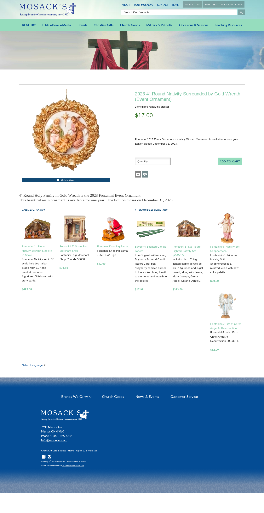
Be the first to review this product (152, 107)
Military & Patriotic (159, 25)
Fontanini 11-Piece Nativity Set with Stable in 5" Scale (37, 250)
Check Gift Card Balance (53, 451)
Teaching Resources (228, 25)
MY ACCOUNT (192, 4)
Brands (82, 25)
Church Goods (130, 25)
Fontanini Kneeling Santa (112, 246)
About (126, 5)
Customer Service (184, 397)
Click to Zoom (68, 180)
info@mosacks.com (54, 440)
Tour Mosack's (143, 5)
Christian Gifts (103, 25)
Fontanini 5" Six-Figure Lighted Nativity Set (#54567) (187, 251)
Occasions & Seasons (193, 25)
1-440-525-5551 (61, 436)
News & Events (147, 397)
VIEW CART (210, 4)
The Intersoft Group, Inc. (73, 466)
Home (175, 5)
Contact (162, 5)
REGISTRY (29, 25)
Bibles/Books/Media (56, 25)
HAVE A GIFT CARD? (232, 4)
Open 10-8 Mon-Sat (86, 451)
